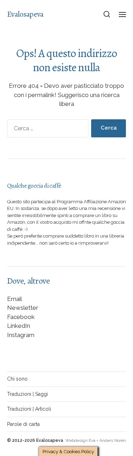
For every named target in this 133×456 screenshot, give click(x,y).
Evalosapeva (25, 14)
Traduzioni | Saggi (27, 394)
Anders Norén (112, 440)
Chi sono (17, 379)
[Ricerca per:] (46, 129)
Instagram (20, 334)
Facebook (21, 316)
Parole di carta (23, 424)
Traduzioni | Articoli (29, 409)
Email (14, 298)
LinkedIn (18, 325)
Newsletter (22, 307)
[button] (107, 14)
